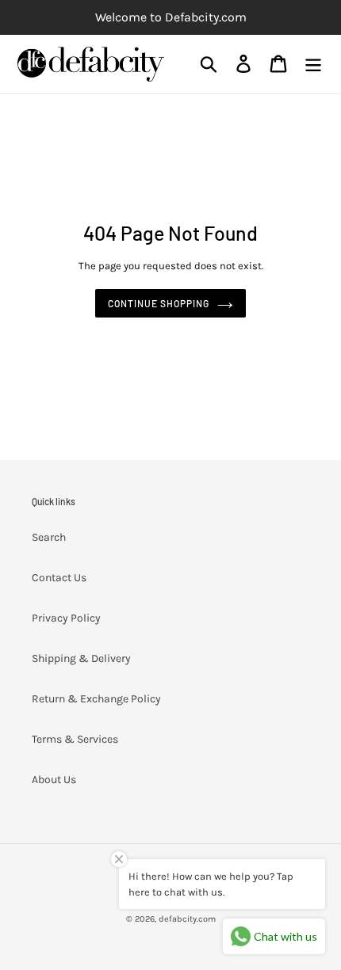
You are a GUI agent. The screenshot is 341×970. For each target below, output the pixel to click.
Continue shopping (158, 303)
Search (49, 537)
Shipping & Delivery (81, 658)
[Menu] (313, 64)
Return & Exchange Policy (96, 699)
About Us (54, 779)
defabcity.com (187, 919)
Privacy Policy (66, 618)
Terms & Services (75, 739)
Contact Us (59, 577)
